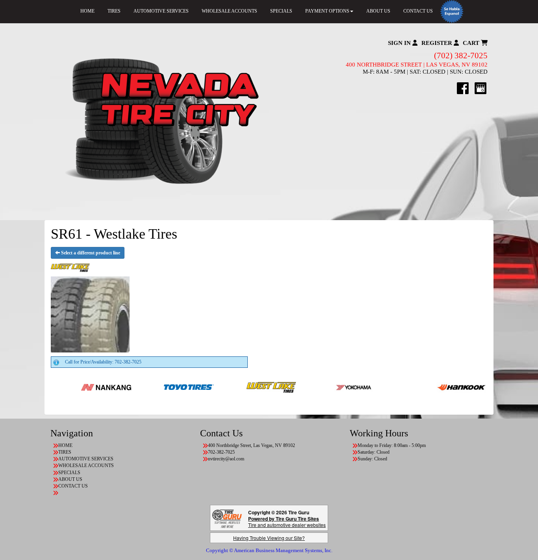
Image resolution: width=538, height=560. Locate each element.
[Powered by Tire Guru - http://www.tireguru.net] (227, 518)
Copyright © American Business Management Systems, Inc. (269, 550)
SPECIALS (281, 11)
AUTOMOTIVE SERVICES (161, 11)
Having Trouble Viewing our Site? (269, 537)
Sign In (400, 43)
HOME (87, 11)
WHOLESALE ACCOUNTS (229, 11)
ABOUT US (378, 11)
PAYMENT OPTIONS (327, 11)
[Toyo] (172, 386)
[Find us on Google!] (480, 88)
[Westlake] (255, 386)
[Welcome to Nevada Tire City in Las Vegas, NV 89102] (159, 121)
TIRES (114, 11)
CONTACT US (418, 11)
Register (437, 43)
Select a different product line (90, 253)
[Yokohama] (338, 386)
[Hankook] (445, 386)
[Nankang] (90, 386)
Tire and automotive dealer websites (287, 521)
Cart (472, 43)
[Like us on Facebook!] (463, 88)
